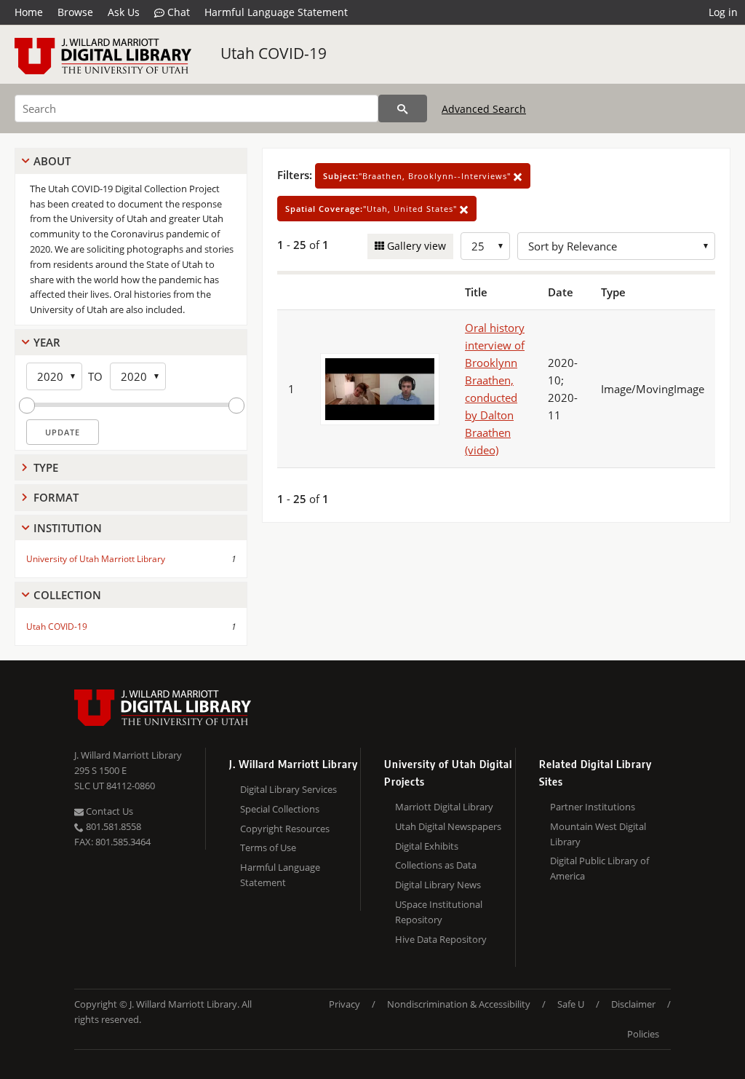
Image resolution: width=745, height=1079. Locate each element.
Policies (643, 1033)
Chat (177, 12)
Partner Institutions (592, 806)
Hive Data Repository (441, 939)
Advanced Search (484, 109)
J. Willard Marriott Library (128, 755)
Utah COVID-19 (273, 53)
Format (56, 497)
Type (45, 467)
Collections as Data (436, 865)
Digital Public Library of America (599, 868)
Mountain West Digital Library (598, 834)
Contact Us (108, 811)
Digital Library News (438, 884)
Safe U (570, 1004)
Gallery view (415, 246)
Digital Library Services (288, 789)
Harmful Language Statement (276, 12)
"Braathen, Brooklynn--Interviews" (418, 175)
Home (29, 12)
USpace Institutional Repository (438, 912)
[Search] (402, 108)
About (52, 161)
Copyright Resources (285, 828)
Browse (75, 12)
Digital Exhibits (426, 846)
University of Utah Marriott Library (95, 559)
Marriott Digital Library (444, 806)
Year (46, 342)
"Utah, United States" (372, 208)
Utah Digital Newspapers (448, 826)
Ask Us (124, 12)
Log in (723, 12)
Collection (67, 595)
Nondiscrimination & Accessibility (458, 1004)
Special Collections (279, 808)
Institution (67, 528)
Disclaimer (633, 1004)
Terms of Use (268, 847)
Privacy (344, 1004)
